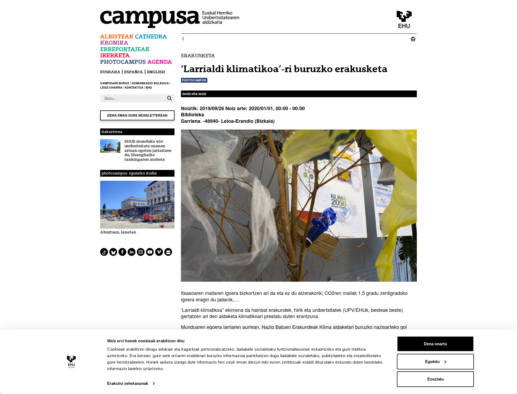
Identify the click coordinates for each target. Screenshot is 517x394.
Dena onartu (435, 343)
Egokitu (432, 361)
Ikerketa (115, 55)
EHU (149, 87)
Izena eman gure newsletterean (137, 115)
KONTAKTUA (134, 87)
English (156, 71)
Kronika (114, 42)
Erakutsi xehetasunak (127, 383)
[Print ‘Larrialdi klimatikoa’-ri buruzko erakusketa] (413, 39)
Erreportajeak (125, 49)
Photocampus (123, 61)
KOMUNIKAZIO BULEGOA (150, 83)
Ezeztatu (435, 379)
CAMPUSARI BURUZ (114, 83)
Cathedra (151, 36)
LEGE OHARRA (111, 87)
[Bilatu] (169, 98)
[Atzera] (183, 39)
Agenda (159, 61)
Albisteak (117, 36)
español (133, 71)
